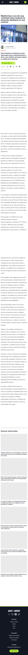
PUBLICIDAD (14, 650)
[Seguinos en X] (25, 2)
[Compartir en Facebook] (19, 67)
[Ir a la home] (14, 2)
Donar (14, 626)
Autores (14, 624)
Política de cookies (14, 637)
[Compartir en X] (13, 67)
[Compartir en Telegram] (10, 67)
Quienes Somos (14, 621)
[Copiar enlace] (16, 67)
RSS (14, 628)
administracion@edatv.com (14, 647)
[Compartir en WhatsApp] (7, 67)
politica (3, 50)
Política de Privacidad (14, 635)
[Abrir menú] (2, 2)
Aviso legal (14, 639)
